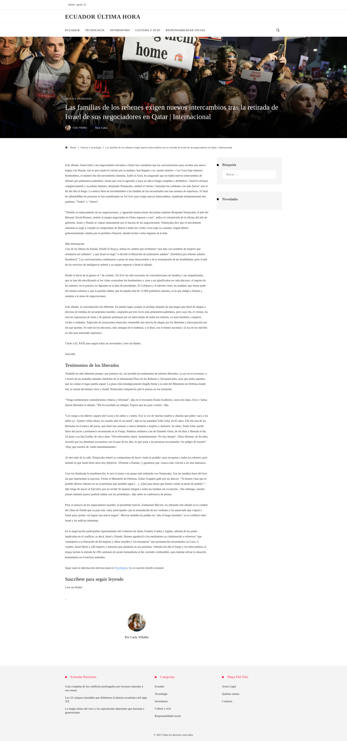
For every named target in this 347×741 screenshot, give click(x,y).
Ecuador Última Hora (102, 16)
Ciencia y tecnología (78, 99)
